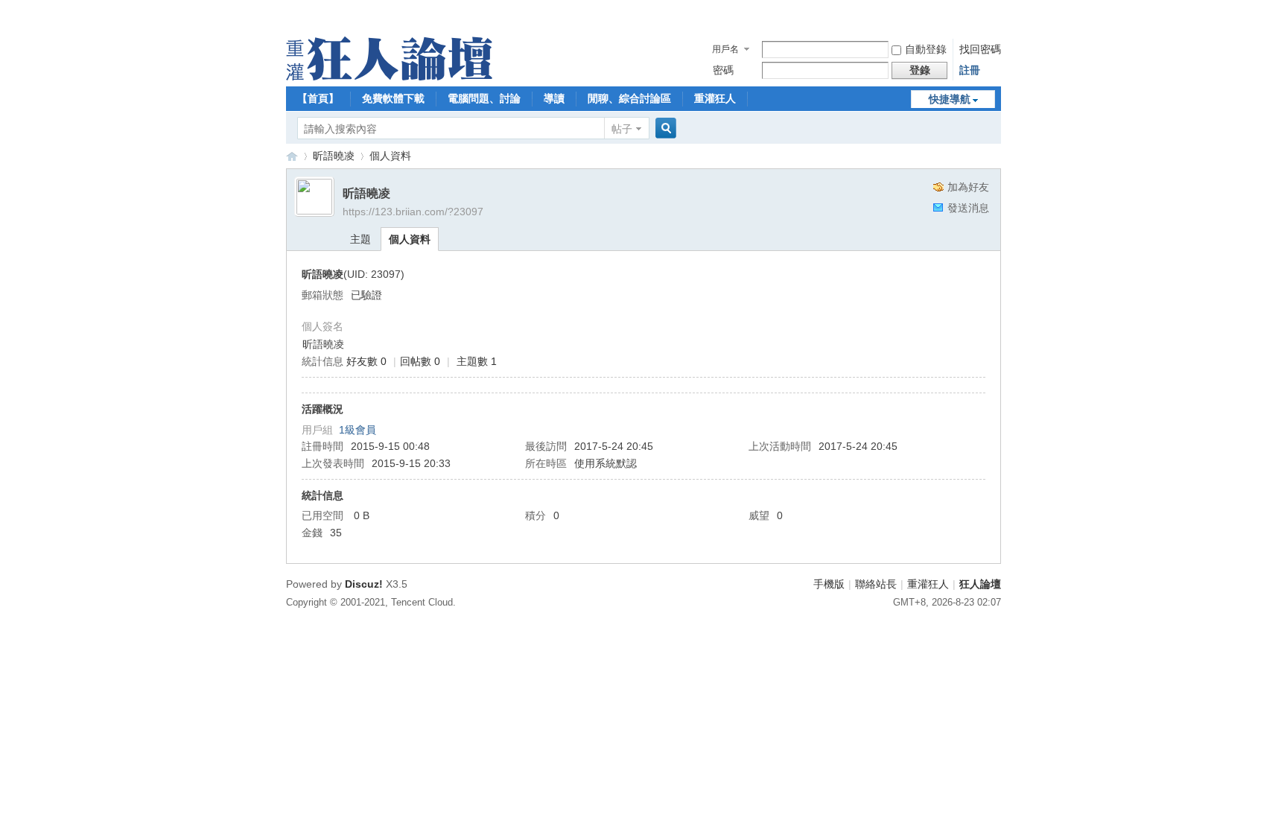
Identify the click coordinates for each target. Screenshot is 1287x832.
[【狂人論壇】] (389, 77)
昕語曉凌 (334, 156)
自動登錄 (926, 49)
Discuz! (364, 584)
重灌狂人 (715, 98)
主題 (360, 239)
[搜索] (663, 128)
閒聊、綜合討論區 (629, 98)
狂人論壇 (980, 584)
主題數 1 (477, 361)
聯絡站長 (876, 584)
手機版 (829, 584)
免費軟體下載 (393, 98)
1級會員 (357, 430)
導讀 (554, 98)
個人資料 (409, 239)
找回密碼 (980, 49)
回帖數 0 (420, 361)
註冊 (969, 70)
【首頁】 (318, 98)
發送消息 (968, 208)
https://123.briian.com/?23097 (413, 211)
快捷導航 (949, 99)
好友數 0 (366, 361)
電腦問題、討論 (484, 98)
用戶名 (725, 49)
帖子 (621, 129)
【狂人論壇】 (292, 156)
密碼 (723, 70)
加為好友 (968, 187)
